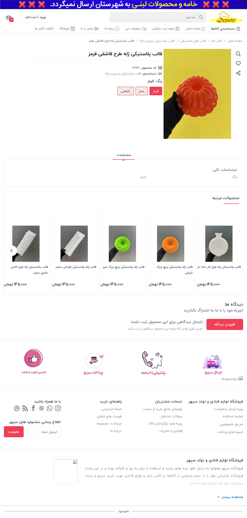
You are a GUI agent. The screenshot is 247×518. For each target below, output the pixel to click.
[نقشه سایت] (25, 408)
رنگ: (158, 81)
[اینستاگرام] (58, 408)
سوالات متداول (171, 416)
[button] (225, 28)
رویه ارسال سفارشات (228, 409)
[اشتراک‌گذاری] (238, 73)
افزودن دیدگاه (224, 324)
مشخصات (124, 155)
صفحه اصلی (235, 40)
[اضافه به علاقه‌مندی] (238, 63)
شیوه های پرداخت (230, 432)
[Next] (12, 250)
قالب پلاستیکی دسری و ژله (157, 40)
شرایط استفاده (232, 416)
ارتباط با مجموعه (109, 423)
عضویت (14, 432)
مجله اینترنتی (112, 409)
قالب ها (217, 40)
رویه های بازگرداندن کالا (165, 423)
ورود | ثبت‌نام (36, 17)
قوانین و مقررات (170, 431)
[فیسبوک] (33, 408)
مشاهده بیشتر (232, 497)
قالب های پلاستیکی (193, 40)
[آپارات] (41, 408)
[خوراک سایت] (17, 408)
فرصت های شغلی (109, 416)
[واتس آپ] (50, 408)
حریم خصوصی (231, 424)
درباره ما (116, 431)
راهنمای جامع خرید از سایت (162, 409)
